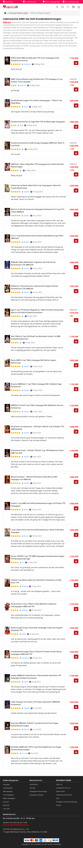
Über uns (59, 784)
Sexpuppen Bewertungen (38, 791)
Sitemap (32, 788)
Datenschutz (60, 791)
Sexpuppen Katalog (36, 795)
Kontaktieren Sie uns (63, 788)
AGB (57, 798)
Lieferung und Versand (64, 795)
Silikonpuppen (8, 791)
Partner (58, 805)
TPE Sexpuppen (8, 795)
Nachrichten (34, 784)
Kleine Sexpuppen (9, 798)
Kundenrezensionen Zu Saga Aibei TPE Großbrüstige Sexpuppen (38, 121)
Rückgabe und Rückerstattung (66, 802)
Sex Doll (6, 802)
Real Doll (6, 805)
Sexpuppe (6, 784)
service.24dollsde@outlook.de (16, 825)
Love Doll (6, 809)
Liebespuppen (8, 788)
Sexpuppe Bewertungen (18, 13)
